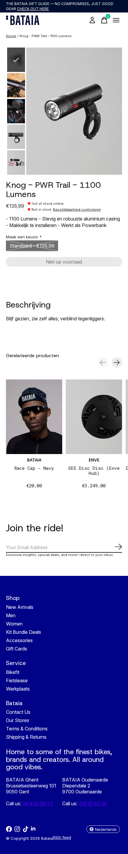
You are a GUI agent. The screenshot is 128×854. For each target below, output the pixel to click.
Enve (94, 460)
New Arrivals (19, 607)
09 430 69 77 (37, 803)
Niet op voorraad (64, 262)
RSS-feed (62, 837)
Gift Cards (16, 649)
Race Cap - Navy (34, 468)
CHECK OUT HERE (33, 9)
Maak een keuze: (24, 236)
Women (14, 624)
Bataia (34, 460)
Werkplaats (18, 689)
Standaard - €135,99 (32, 246)
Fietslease (17, 680)
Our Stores (17, 720)
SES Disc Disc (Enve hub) (94, 470)
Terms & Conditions (27, 729)
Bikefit (12, 672)
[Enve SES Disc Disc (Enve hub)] (94, 416)
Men (10, 615)
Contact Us (18, 712)
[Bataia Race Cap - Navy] (34, 416)
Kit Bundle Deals (23, 632)
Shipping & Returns (26, 737)
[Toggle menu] (116, 20)
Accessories (19, 640)
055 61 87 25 (93, 803)
